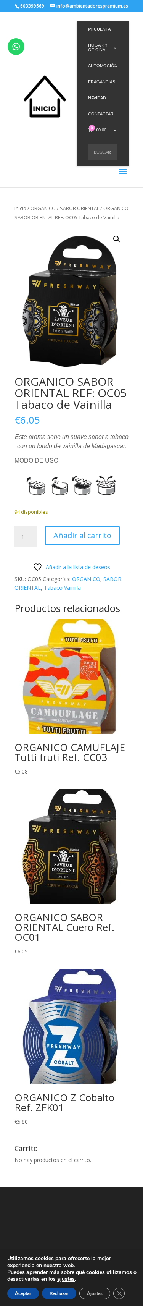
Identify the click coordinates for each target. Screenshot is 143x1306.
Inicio (20, 208)
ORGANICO (43, 208)
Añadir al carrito (82, 535)
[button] (117, 239)
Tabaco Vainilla (62, 587)
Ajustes (95, 1293)
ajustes (66, 1279)
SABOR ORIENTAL (79, 208)
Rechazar (59, 1293)
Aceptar (23, 1293)
